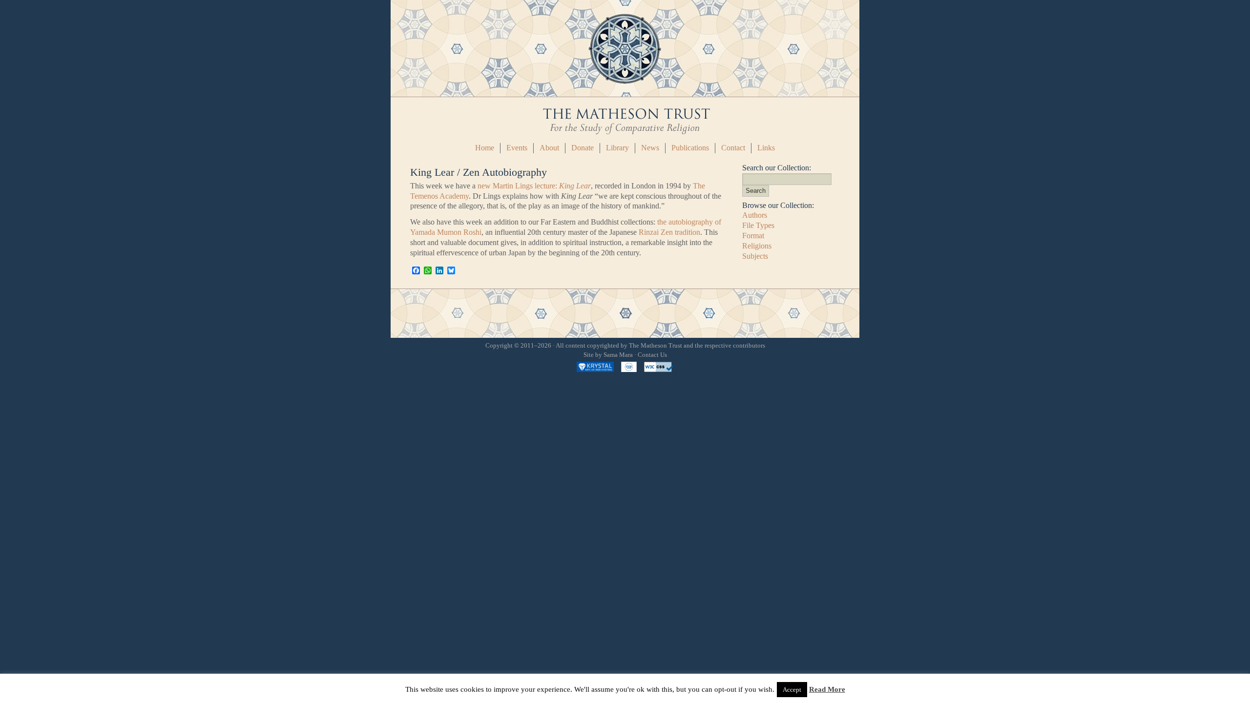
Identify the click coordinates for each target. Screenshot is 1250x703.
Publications (690, 148)
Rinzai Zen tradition (669, 232)
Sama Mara (618, 355)
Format (753, 235)
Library (617, 148)
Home (484, 148)
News (650, 148)
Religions (756, 246)
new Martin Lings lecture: (534, 186)
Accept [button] (792, 689)
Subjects (755, 256)
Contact (733, 148)
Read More (827, 689)
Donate (582, 148)
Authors (754, 215)
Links (766, 148)
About (549, 148)
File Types (758, 225)
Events (516, 148)
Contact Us (652, 355)
